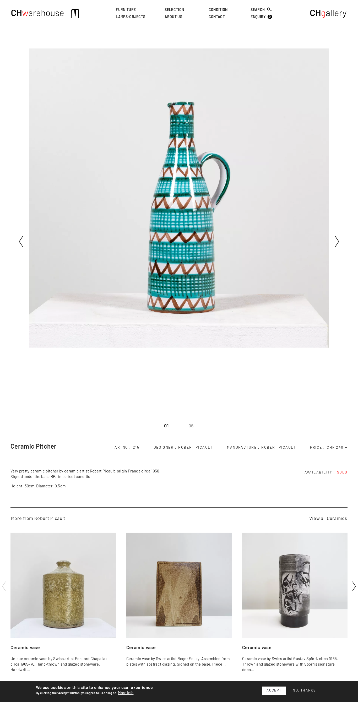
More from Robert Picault (38, 518)
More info (125, 693)
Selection (174, 10)
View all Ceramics (328, 518)
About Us (173, 17)
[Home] (37, 14)
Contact (217, 17)
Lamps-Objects (130, 17)
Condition (218, 10)
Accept (274, 690)
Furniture (126, 10)
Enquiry (261, 17)
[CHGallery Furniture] (329, 14)
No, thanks (304, 690)
